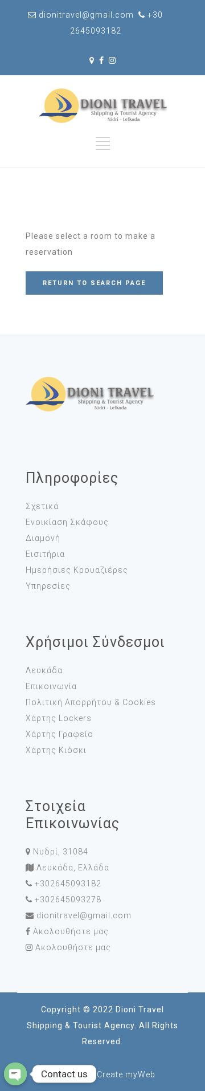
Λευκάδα (44, 670)
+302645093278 (68, 899)
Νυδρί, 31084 (60, 851)
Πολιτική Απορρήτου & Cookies (91, 702)
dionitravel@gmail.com (84, 915)
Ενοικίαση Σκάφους (67, 522)
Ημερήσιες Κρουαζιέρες (77, 570)
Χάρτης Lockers (59, 718)
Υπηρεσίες (48, 586)
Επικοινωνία (51, 686)
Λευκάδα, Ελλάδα (72, 867)
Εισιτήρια (45, 554)
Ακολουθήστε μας (71, 931)
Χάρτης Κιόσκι (56, 750)
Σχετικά (42, 506)
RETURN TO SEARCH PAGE (94, 283)
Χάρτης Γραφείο (59, 734)
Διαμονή (43, 538)
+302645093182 (68, 883)
